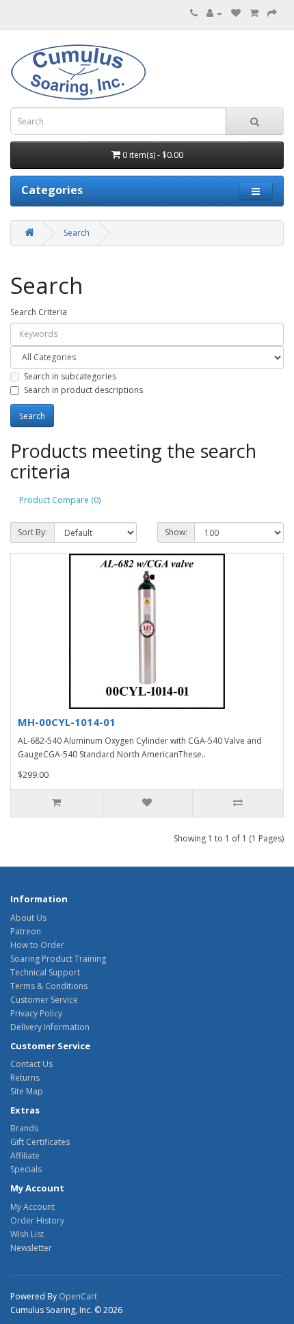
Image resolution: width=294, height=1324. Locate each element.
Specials (26, 1169)
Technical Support (45, 972)
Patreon (25, 931)
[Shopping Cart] (254, 13)
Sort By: (32, 532)
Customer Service (44, 999)
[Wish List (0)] (236, 13)
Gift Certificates (40, 1142)
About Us (28, 917)
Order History (37, 1220)
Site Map (26, 1091)
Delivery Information (50, 1027)
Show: (176, 532)
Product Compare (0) (60, 500)
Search (77, 233)
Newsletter (31, 1248)
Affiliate (25, 1155)
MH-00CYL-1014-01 (67, 722)
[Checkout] (272, 13)
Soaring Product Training (58, 958)
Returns (25, 1077)
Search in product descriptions (83, 390)
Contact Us (31, 1064)
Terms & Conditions (49, 986)
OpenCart (78, 1296)
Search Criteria (38, 312)
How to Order (37, 945)
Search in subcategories (70, 376)
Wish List (27, 1234)
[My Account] (214, 13)
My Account (32, 1207)
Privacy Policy (36, 1013)
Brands (24, 1128)
